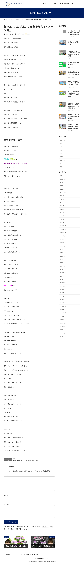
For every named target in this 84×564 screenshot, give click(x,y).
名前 (6, 495)
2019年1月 (63, 303)
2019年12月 (63, 266)
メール (6, 504)
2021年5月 (63, 209)
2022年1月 (63, 185)
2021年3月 (63, 216)
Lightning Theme (42, 561)
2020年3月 (63, 256)
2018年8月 (63, 319)
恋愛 (61, 153)
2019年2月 (63, 299)
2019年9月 (63, 276)
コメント (7, 475)
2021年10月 (63, 192)
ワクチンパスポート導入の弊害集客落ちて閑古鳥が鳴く (73, 116)
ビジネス (62, 140)
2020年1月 (63, 262)
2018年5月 (63, 329)
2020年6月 (63, 246)
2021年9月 (63, 195)
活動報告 (62, 160)
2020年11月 (63, 229)
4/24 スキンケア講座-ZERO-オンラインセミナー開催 (73, 42)
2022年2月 (63, 182)
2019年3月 (63, 296)
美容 (14, 458)
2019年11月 (63, 269)
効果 (15, 460)
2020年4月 (63, 252)
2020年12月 (63, 226)
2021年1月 (63, 222)
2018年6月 (63, 326)
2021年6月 (63, 205)
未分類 (61, 156)
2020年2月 (63, 259)
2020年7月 (63, 242)
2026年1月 (63, 175)
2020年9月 (63, 236)
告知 (61, 146)
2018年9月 (63, 316)
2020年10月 (63, 232)
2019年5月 (63, 289)
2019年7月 (63, 282)
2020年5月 (63, 249)
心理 (61, 150)
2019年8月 (63, 279)
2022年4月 (63, 179)
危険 (29, 460)
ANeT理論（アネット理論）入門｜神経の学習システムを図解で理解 (74, 32)
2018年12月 (63, 306)
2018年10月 (63, 313)
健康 (61, 143)
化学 (19, 460)
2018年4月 (63, 333)
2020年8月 (63, 239)
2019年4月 (63, 293)
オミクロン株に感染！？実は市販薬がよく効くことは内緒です (73, 72)
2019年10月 (63, 272)
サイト (6, 513)
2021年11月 (63, 189)
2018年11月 (63, 309)
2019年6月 (63, 286)
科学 (61, 163)
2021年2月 (63, 219)
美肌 (37, 460)
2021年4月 (63, 212)
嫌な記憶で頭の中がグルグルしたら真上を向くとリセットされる (73, 83)
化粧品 (24, 460)
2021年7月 (63, 202)
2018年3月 (63, 336)
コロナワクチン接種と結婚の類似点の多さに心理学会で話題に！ (73, 126)
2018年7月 (63, 323)
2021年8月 (63, 199)
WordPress (34, 561)
